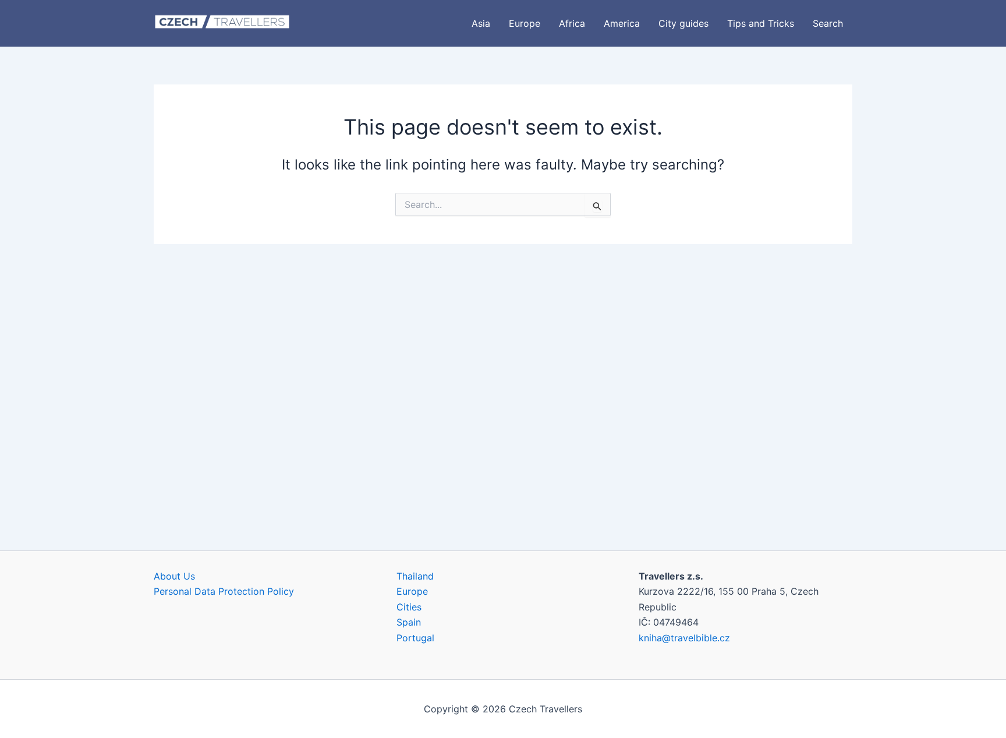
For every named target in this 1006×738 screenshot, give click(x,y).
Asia (481, 23)
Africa (572, 23)
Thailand (415, 576)
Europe (524, 23)
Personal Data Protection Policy (224, 591)
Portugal (415, 638)
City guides (683, 23)
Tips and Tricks (760, 23)
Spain (408, 622)
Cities (408, 607)
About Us (174, 576)
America (622, 23)
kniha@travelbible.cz (684, 638)
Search (828, 23)
